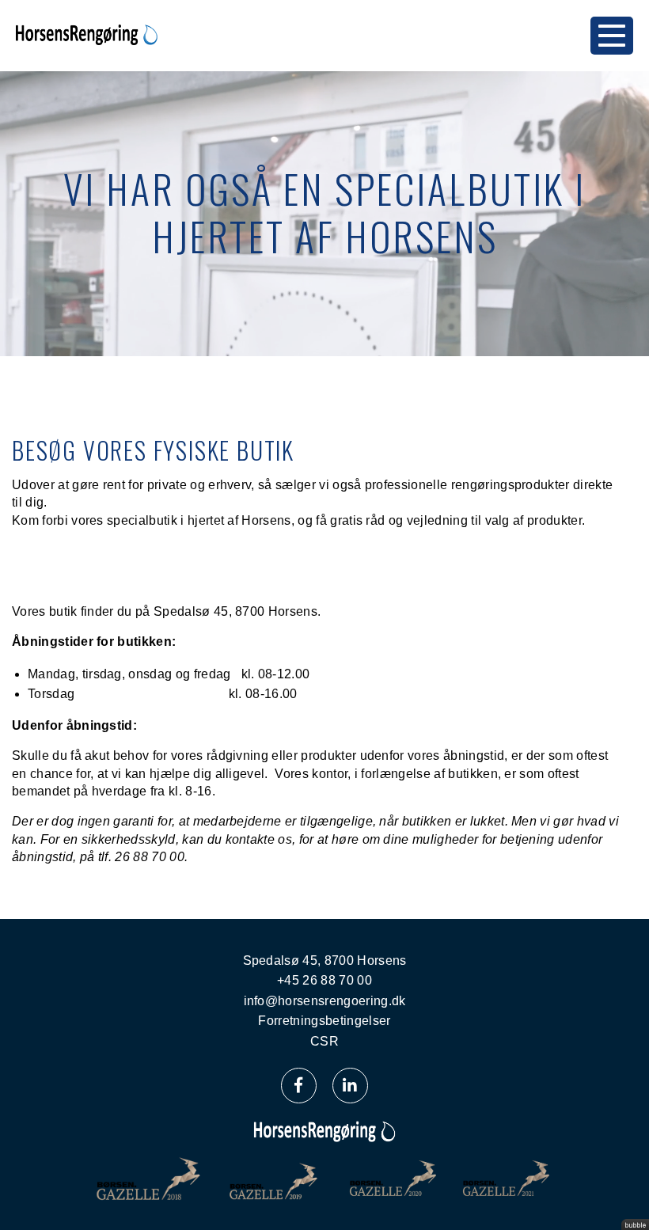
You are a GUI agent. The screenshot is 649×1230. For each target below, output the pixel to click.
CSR (324, 1041)
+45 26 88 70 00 (324, 980)
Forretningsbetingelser (324, 1020)
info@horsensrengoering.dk (325, 1001)
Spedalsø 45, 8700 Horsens (325, 960)
